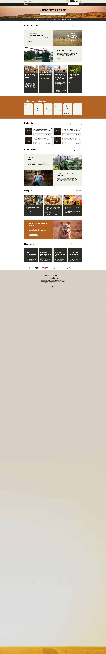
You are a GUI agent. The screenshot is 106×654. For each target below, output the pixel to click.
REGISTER (81, 1)
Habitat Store (26, 1)
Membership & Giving (36, 4)
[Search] (65, 14)
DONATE (72, 1)
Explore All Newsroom (76, 243)
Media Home (37, 19)
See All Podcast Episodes (75, 123)
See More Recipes (77, 190)
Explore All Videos (77, 150)
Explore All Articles (76, 26)
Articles (42, 19)
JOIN (67, 1)
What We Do (51, 4)
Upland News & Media (59, 4)
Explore (29, 41)
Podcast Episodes (53, 19)
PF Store (30, 1)
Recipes (59, 19)
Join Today (52, 286)
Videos (47, 19)
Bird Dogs (69, 19)
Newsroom (64, 19)
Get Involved (44, 4)
